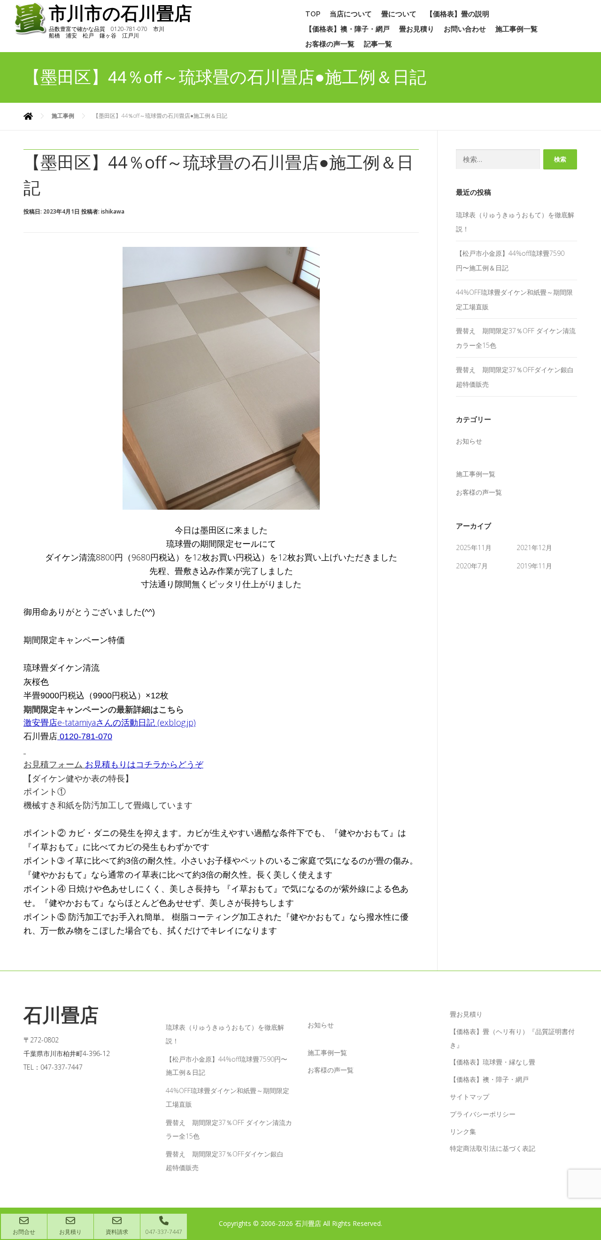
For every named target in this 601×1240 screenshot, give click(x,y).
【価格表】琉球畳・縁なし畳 (492, 1061)
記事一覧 (378, 44)
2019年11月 (534, 565)
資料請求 (117, 1232)
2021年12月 (534, 547)
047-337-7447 (164, 1232)
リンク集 (463, 1131)
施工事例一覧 (516, 29)
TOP (312, 14)
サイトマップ (469, 1096)
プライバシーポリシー (483, 1114)
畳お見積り (416, 29)
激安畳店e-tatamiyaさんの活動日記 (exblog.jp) (109, 722)
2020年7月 (472, 565)
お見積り (70, 1232)
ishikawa (112, 211)
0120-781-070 (86, 736)
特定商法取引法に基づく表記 (492, 1148)
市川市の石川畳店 (120, 13)
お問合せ (24, 1232)
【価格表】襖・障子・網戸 (347, 29)
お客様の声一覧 (329, 44)
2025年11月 (474, 547)
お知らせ (469, 440)
